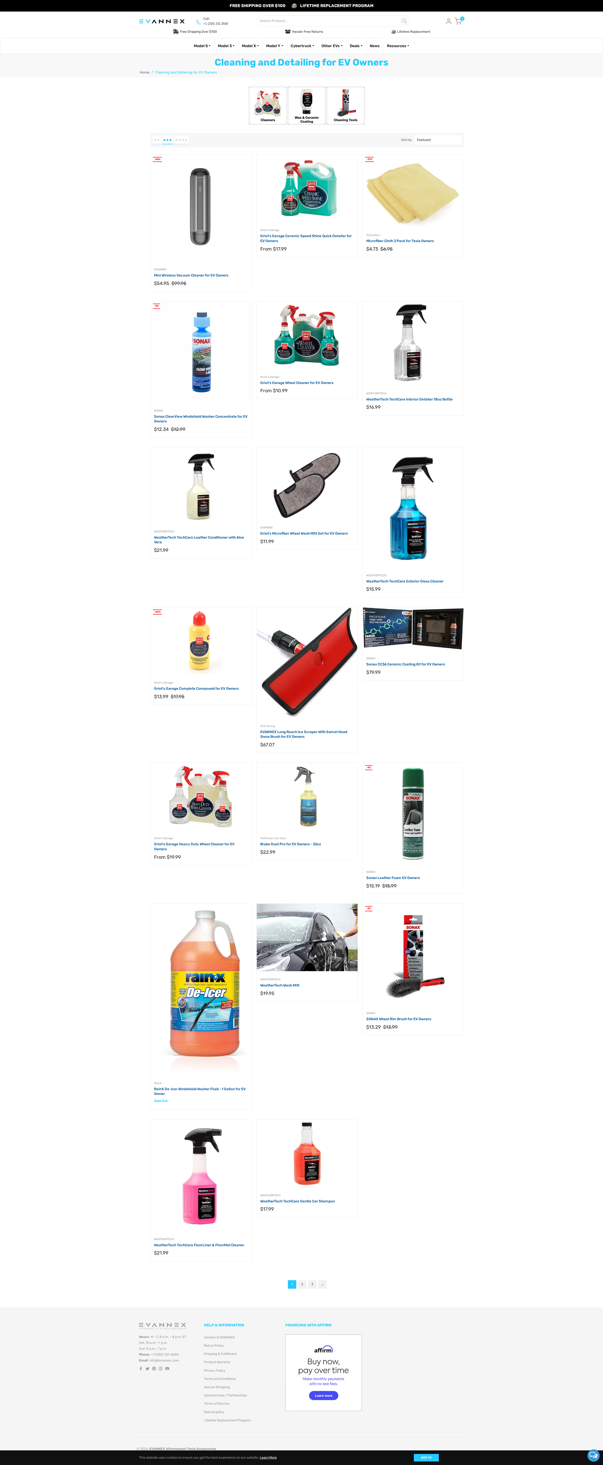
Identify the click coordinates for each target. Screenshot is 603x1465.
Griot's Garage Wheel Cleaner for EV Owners (297, 383)
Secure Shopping (217, 1387)
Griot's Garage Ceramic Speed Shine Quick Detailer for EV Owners (306, 238)
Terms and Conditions (220, 1379)
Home (144, 72)
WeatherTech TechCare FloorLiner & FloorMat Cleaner (199, 1245)
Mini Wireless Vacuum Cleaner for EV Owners (191, 275)
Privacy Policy (214, 1371)
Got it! (426, 1457)
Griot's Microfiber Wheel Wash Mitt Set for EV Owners (304, 533)
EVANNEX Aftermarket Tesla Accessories (182, 1449)
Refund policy (214, 1412)
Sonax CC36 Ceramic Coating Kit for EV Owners (405, 664)
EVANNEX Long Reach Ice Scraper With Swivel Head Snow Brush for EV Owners (303, 734)
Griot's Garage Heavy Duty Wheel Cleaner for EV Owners (194, 846)
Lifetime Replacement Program (227, 1420)
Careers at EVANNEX (219, 1337)
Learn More (268, 1458)
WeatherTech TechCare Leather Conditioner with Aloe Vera (199, 540)
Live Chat (593, 1455)
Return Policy (214, 1346)
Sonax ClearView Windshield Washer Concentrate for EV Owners (201, 419)
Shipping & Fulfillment (220, 1354)
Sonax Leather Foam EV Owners (393, 878)
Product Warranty (217, 1362)
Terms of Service (216, 1404)
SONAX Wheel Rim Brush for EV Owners (398, 1019)
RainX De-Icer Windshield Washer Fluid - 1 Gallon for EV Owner (200, 1091)
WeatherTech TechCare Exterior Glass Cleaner (405, 581)
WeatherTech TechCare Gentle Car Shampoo (297, 1201)
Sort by (406, 140)
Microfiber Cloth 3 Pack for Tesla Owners (400, 241)
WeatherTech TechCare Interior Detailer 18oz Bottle (409, 399)
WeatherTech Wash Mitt (279, 985)
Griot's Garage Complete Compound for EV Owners (196, 688)
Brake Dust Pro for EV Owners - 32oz (290, 844)
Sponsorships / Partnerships (225, 1395)
